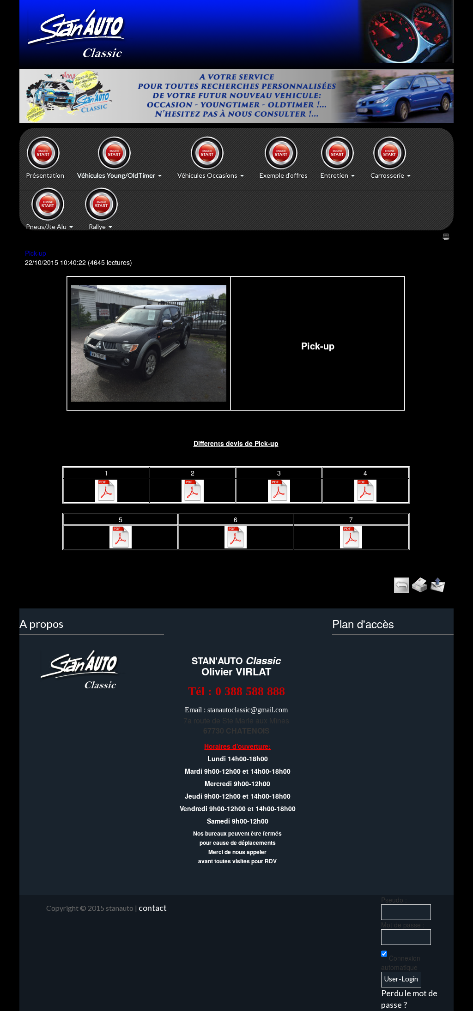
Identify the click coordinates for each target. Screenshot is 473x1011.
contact (153, 908)
